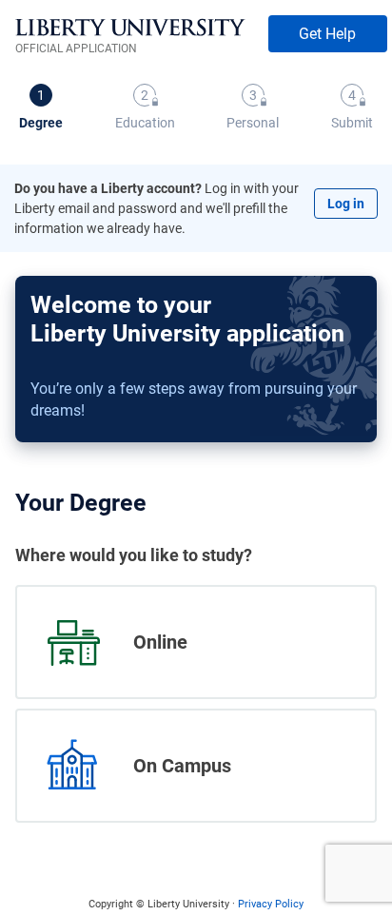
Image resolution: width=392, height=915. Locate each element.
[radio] (196, 642)
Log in (345, 203)
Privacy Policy (271, 904)
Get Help (327, 34)
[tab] (41, 109)
